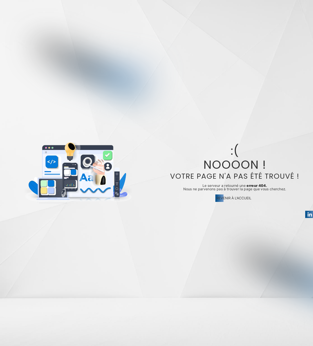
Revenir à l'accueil (233, 198)
